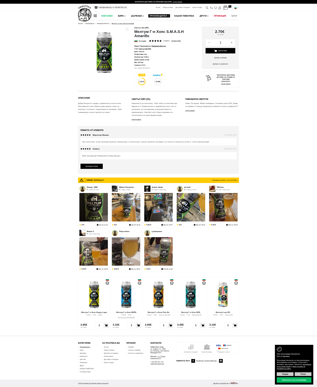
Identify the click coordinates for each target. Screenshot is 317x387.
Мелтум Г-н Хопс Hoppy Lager (94, 312)
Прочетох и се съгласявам (294, 380)
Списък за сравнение (135, 353)
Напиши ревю (176, 41)
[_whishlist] (215, 8)
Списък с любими (134, 350)
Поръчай (222, 51)
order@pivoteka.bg (105, 7)
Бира (81, 350)
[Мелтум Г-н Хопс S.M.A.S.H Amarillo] (104, 52)
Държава (83, 353)
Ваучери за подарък (111, 353)
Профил (131, 347)
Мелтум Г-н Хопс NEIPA (126, 312)
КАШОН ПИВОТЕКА (87, 369)
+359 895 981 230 (120, 7)
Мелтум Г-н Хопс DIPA (190, 312)
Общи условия (168, 7)
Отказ (303, 374)
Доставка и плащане (182, 7)
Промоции (83, 362)
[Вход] (220, 8)
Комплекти (83, 356)
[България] (136, 41)
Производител (89, 23)
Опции (285, 374)
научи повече (177, 2)
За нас (158, 7)
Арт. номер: (138, 68)
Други (82, 365)
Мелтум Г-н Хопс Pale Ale (158, 312)
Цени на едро (197, 7)
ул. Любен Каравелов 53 (157, 357)
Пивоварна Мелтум (103, 23)
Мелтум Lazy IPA (223, 312)
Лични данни (108, 356)
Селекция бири (85, 372)
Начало (80, 23)
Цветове (83, 359)
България (142, 41)
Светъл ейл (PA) (141, 28)
